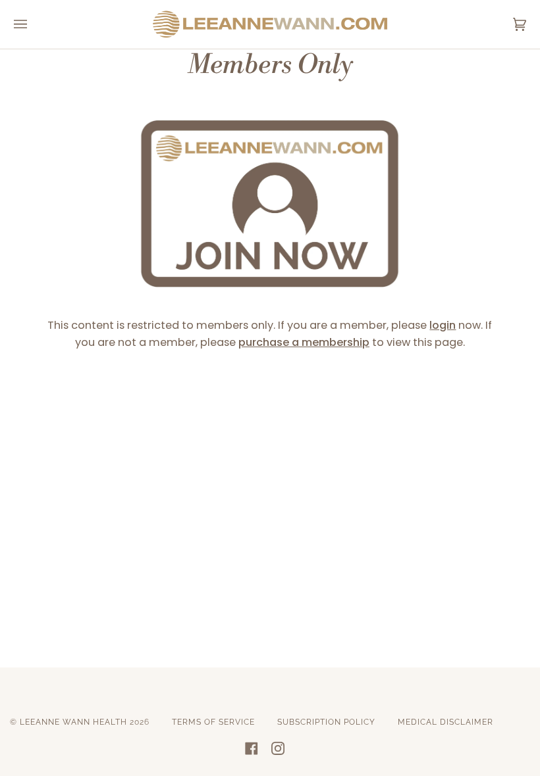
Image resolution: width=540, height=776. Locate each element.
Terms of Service (213, 722)
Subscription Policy (326, 722)
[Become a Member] (270, 303)
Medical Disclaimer (445, 722)
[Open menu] (33, 24)
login (442, 325)
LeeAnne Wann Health (73, 722)
